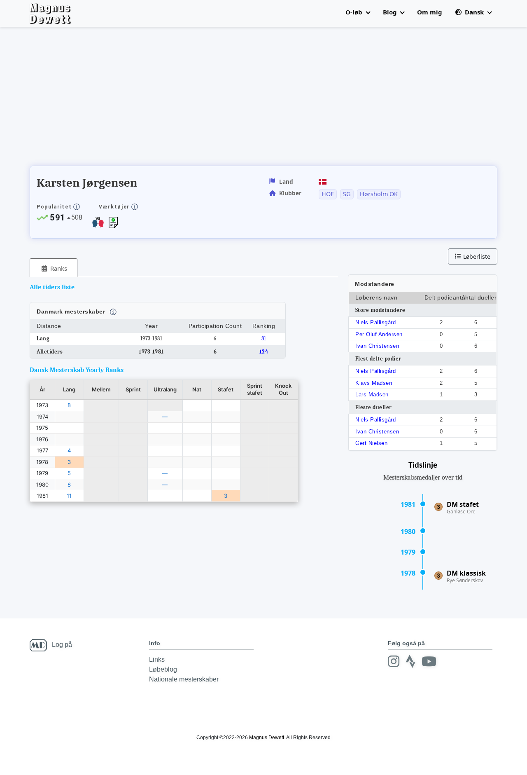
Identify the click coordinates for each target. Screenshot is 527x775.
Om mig (429, 12)
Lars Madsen (372, 394)
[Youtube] (429, 661)
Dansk (474, 12)
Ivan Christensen (377, 346)
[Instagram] (393, 661)
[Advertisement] (179, 99)
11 (69, 495)
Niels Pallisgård (375, 322)
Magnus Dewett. (267, 737)
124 (263, 352)
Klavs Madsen (373, 383)
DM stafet (463, 504)
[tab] (53, 268)
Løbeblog (163, 669)
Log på (62, 644)
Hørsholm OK (379, 194)
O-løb (354, 12)
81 (263, 338)
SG (346, 194)
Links (157, 659)
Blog (391, 12)
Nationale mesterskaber (184, 679)
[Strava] (410, 661)
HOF (327, 194)
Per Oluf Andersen (379, 334)
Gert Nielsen (371, 443)
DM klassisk (466, 573)
